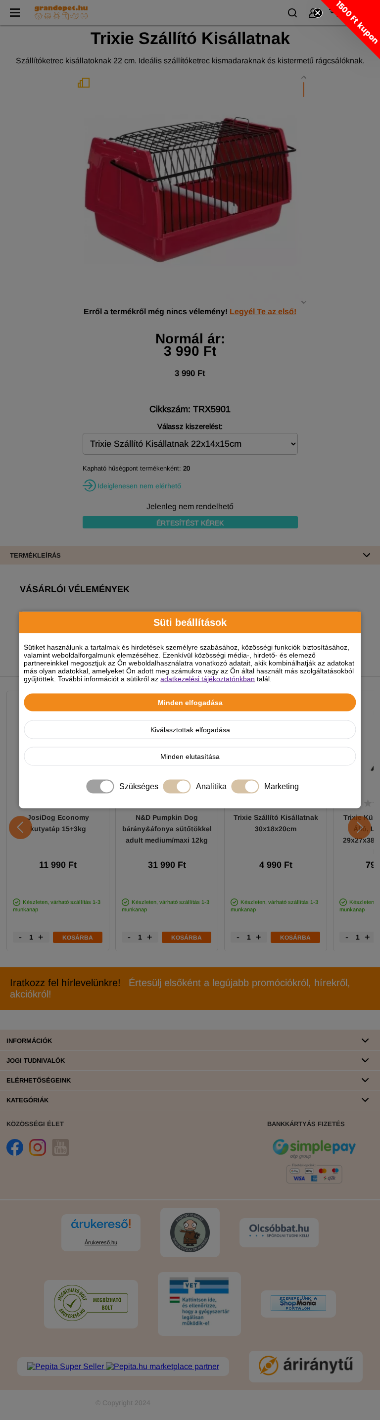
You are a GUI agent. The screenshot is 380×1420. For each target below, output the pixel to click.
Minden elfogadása (190, 703)
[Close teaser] (318, 13)
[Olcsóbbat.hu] (279, 1231)
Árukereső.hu (101, 1242)
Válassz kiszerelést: (190, 426)
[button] (350, 29)
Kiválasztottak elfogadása (190, 730)
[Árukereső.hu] (101, 1228)
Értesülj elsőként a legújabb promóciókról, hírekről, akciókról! (180, 988)
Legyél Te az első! (263, 311)
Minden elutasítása (190, 756)
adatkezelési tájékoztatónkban (207, 679)
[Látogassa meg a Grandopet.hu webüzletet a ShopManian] (298, 1304)
